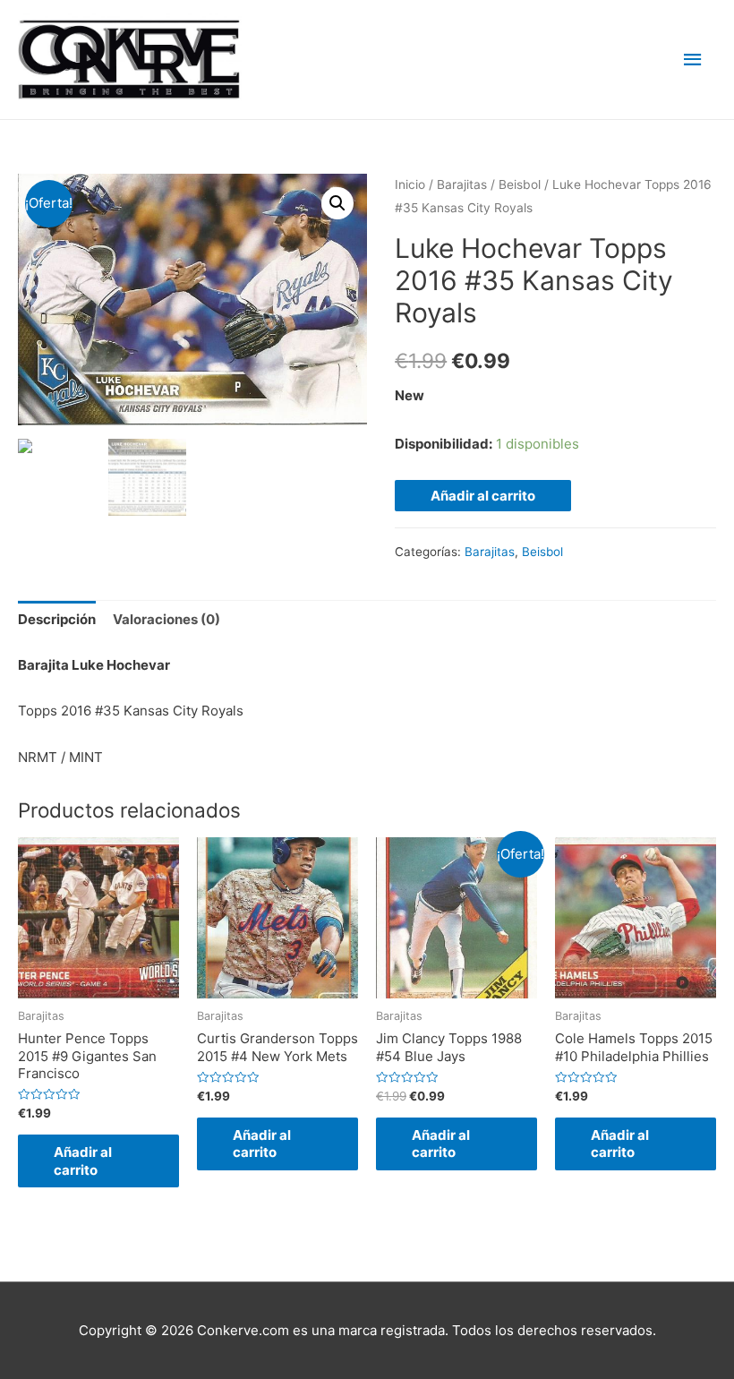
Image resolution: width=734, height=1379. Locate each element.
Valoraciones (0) (166, 619)
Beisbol (520, 184)
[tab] (57, 620)
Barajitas (462, 184)
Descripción (57, 619)
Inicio (410, 184)
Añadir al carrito (483, 495)
